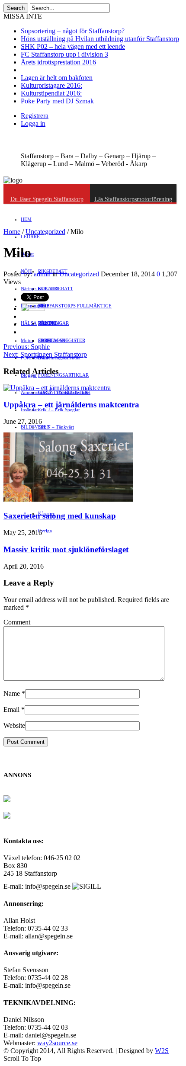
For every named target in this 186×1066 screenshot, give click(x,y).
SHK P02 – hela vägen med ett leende (73, 46)
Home (11, 231)
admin (43, 274)
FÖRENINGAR (53, 323)
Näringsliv (31, 288)
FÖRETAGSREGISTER (61, 340)
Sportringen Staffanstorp (45, 354)
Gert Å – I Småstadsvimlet (64, 392)
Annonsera (31, 392)
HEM (26, 219)
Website (14, 725)
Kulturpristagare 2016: (51, 85)
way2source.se (57, 1043)
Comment (16, 622)
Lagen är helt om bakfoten (57, 77)
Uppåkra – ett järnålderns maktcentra (71, 404)
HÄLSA (29, 323)
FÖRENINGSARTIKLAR (63, 375)
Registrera (34, 115)
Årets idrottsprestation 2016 (58, 62)
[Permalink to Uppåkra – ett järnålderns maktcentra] (57, 387)
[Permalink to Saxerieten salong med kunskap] (68, 499)
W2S (162, 1050)
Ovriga (45, 530)
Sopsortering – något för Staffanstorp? (73, 31)
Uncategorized (45, 231)
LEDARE (30, 236)
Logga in (33, 123)
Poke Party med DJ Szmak (57, 101)
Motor (27, 340)
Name (11, 693)
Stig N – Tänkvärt (56, 426)
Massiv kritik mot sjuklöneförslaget (65, 549)
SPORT (45, 340)
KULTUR (47, 288)
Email (11, 709)
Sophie (26, 346)
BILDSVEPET (35, 426)
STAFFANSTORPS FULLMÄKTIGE (75, 305)
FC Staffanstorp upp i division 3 (64, 54)
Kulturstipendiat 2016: (51, 93)
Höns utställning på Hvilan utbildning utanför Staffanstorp (100, 38)
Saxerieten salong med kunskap (59, 515)
